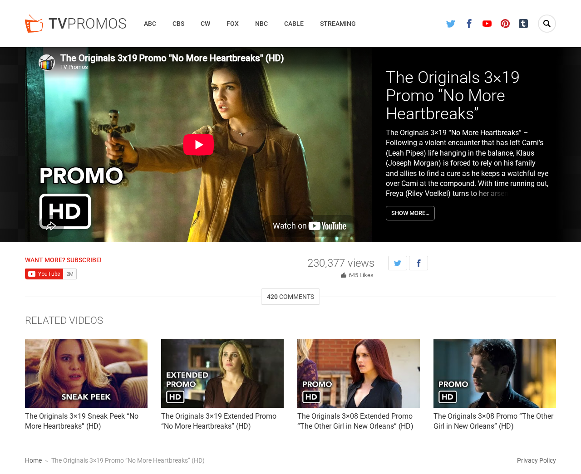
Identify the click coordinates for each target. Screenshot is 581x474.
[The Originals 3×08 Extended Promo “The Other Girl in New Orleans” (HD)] (358, 373)
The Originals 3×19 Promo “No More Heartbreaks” (453, 95)
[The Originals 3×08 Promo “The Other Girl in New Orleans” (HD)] (494, 373)
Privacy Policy (536, 460)
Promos (88, 23)
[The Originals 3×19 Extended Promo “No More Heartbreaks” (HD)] (222, 373)
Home (33, 460)
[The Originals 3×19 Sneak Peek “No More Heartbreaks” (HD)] (86, 373)
